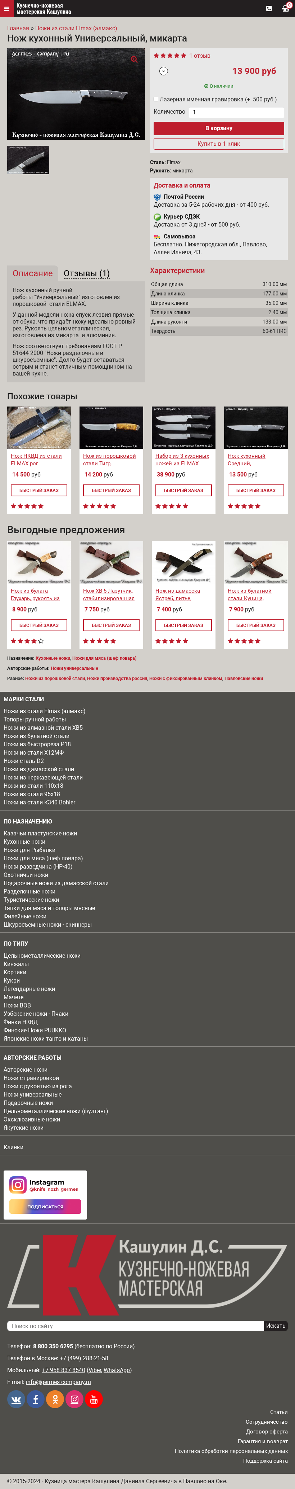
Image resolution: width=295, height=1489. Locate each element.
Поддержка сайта (265, 1461)
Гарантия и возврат (263, 1441)
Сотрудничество (267, 1422)
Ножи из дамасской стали (39, 769)
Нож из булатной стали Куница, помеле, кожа (250, 598)
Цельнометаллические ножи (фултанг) (56, 1111)
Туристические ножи (31, 899)
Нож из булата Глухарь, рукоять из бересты (35, 598)
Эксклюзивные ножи (32, 1119)
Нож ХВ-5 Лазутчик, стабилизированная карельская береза (109, 598)
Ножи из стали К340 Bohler (39, 802)
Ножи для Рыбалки (29, 850)
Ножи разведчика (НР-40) (38, 866)
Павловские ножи (243, 678)
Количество (169, 111)
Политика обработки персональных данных (231, 1451)
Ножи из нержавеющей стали (43, 777)
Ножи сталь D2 (24, 760)
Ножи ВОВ (17, 1005)
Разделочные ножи (29, 891)
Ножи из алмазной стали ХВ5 (43, 727)
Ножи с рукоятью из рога (38, 1086)
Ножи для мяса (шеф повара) (43, 858)
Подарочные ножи (28, 1102)
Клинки (13, 1147)
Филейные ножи (25, 916)
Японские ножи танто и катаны (46, 1038)
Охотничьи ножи (26, 874)
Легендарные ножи (29, 988)
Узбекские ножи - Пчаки (36, 1013)
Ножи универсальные (33, 1094)
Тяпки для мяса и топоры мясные (49, 908)
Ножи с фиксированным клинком (185, 678)
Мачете (13, 997)
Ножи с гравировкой (31, 1078)
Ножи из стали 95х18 (32, 794)
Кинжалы (16, 964)
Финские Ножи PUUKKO (35, 1030)
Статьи (279, 1412)
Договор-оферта (267, 1431)
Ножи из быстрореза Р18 (37, 744)
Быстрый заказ (39, 490)
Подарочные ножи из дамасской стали (56, 883)
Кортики (15, 972)
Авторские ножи (25, 1069)
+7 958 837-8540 (63, 1370)
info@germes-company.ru (58, 1382)
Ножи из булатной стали (36, 736)
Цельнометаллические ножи (42, 955)
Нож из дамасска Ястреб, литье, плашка (177, 598)
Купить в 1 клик (219, 143)
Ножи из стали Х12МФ (34, 752)
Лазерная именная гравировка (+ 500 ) (218, 99)
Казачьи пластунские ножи (40, 833)
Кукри (12, 980)
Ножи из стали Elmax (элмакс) (45, 711)
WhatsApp (117, 1370)
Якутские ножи (24, 1127)
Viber (94, 1370)
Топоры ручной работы (35, 719)
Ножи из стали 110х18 (33, 785)
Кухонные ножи (24, 841)
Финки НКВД (21, 1022)
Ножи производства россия (117, 678)
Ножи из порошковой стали (55, 678)
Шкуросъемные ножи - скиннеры (48, 924)
